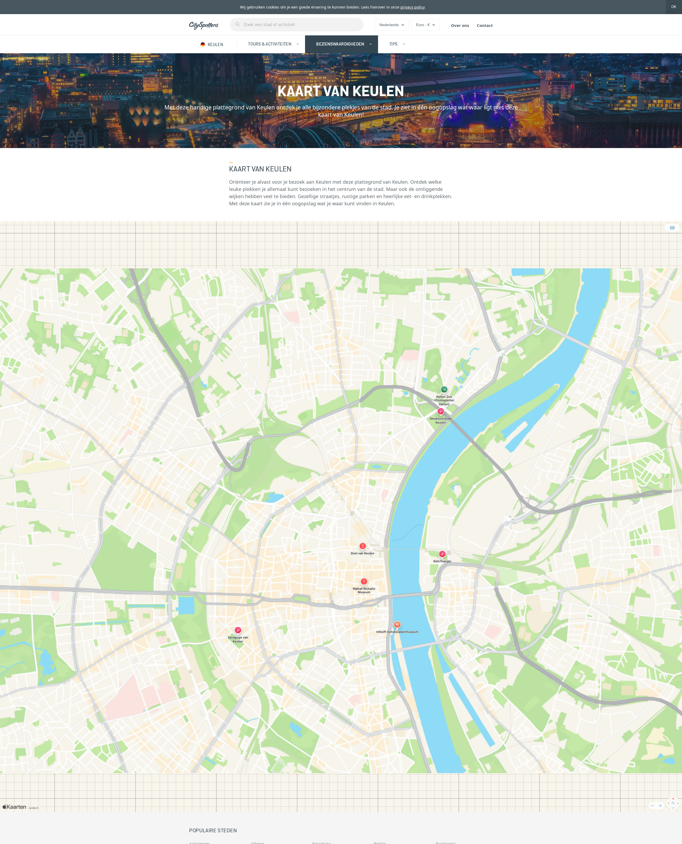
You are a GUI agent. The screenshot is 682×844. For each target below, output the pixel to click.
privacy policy (412, 7)
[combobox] (296, 24)
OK (673, 7)
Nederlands (389, 25)
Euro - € (423, 25)
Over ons (460, 25)
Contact (485, 25)
